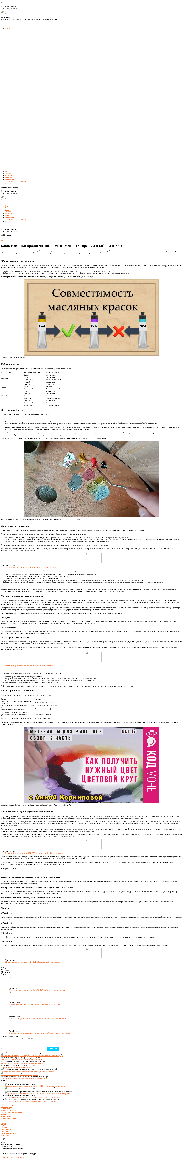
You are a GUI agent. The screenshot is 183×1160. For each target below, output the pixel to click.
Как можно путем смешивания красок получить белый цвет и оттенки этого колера (39, 1033)
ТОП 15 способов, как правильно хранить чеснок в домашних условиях (31, 1101)
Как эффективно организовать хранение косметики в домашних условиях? (28, 1071)
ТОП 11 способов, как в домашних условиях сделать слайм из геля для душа (32, 1097)
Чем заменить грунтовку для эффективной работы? (19, 1075)
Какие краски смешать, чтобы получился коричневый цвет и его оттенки (35, 1004)
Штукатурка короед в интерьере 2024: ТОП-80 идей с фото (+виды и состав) (32, 962)
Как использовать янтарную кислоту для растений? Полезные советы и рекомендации (32, 1056)
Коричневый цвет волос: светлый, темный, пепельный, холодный (29, 666)
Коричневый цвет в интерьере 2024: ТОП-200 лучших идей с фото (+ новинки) (34, 853)
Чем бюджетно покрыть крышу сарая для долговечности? (21, 1059)
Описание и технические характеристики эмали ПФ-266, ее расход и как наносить (35, 1086)
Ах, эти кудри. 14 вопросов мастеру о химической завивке (22, 1063)
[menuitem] (7, 25)
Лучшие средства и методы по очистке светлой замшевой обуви (24, 1078)
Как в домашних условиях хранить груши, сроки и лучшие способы (29, 1090)
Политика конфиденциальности (12, 1157)
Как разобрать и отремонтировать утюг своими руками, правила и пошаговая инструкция (37, 1094)
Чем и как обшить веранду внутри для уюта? (17, 1067)
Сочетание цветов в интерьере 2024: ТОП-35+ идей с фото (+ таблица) (30, 567)
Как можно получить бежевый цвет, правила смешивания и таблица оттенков (37, 1019)
